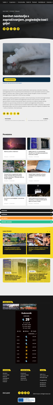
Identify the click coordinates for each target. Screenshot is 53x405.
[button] (4, 28)
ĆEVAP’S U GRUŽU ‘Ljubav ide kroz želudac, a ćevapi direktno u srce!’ (38, 249)
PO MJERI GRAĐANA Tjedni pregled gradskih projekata (13, 248)
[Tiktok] (25, 393)
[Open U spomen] (15, 2)
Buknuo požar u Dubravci (11, 151)
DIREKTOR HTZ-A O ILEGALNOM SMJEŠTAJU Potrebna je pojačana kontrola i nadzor (38, 153)
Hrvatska (31, 156)
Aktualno (17, 11)
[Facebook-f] (19, 393)
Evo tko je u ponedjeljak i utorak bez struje (14, 199)
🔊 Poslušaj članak (10, 79)
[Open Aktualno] (7, 2)
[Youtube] (28, 393)
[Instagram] (22, 393)
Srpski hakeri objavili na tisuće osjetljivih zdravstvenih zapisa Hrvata (37, 175)
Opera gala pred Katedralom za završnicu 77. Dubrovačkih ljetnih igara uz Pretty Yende (38, 200)
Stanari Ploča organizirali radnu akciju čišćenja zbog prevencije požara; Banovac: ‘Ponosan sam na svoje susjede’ (14, 176)
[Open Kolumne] (52, 2)
